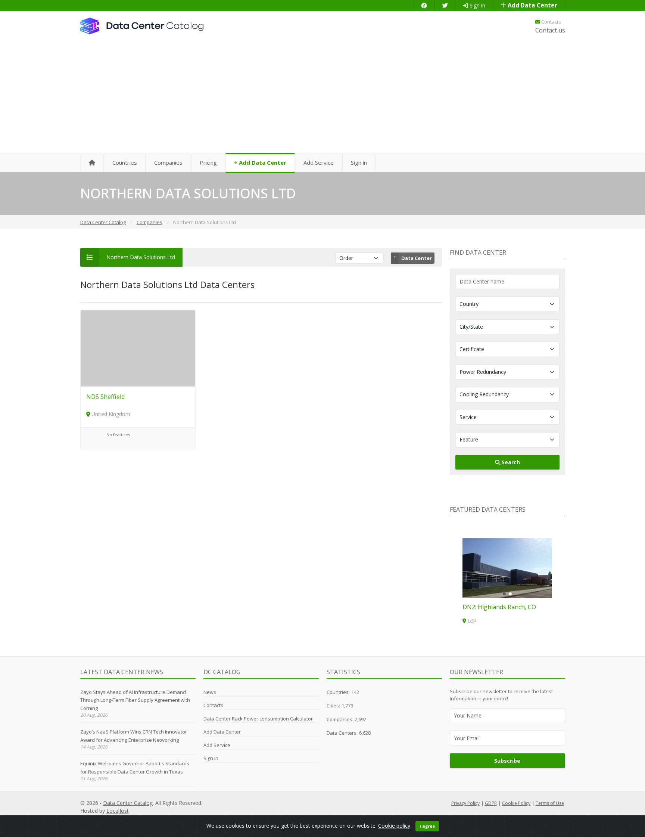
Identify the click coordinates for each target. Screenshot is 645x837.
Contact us (550, 30)
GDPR (491, 803)
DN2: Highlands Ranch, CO (499, 607)
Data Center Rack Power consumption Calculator (258, 718)
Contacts (550, 21)
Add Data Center (531, 5)
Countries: (338, 692)
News (209, 692)
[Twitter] (445, 5)
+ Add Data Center (260, 162)
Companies (168, 162)
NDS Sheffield (105, 397)
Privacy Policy (465, 803)
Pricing (208, 162)
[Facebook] (424, 5)
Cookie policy (394, 825)
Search (510, 462)
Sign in (476, 5)
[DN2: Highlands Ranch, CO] (507, 568)
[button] (504, 593)
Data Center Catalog (128, 802)
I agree (427, 826)
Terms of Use (550, 803)
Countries (124, 162)
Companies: (341, 719)
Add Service (318, 162)
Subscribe (507, 760)
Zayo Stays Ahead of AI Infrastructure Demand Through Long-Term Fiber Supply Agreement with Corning (135, 700)
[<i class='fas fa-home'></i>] (92, 163)
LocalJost (117, 810)
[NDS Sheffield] (138, 347)
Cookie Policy (516, 803)
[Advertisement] (322, 97)
